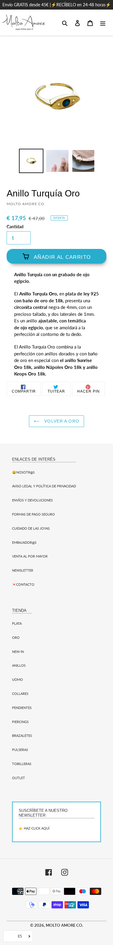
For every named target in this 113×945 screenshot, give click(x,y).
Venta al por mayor (30, 556)
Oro (16, 637)
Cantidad (15, 226)
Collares (20, 693)
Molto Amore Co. (64, 925)
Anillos (19, 665)
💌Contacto (23, 584)
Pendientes (22, 708)
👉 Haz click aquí (34, 828)
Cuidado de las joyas (31, 528)
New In (18, 651)
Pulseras (20, 750)
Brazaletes (22, 735)
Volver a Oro (61, 421)
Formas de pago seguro (33, 514)
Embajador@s (24, 542)
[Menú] (102, 22)
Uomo (17, 679)
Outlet (18, 778)
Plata (17, 623)
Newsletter (22, 570)
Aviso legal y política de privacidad (44, 486)
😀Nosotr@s (23, 472)
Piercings (20, 722)
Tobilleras (21, 764)
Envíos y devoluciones (32, 500)
